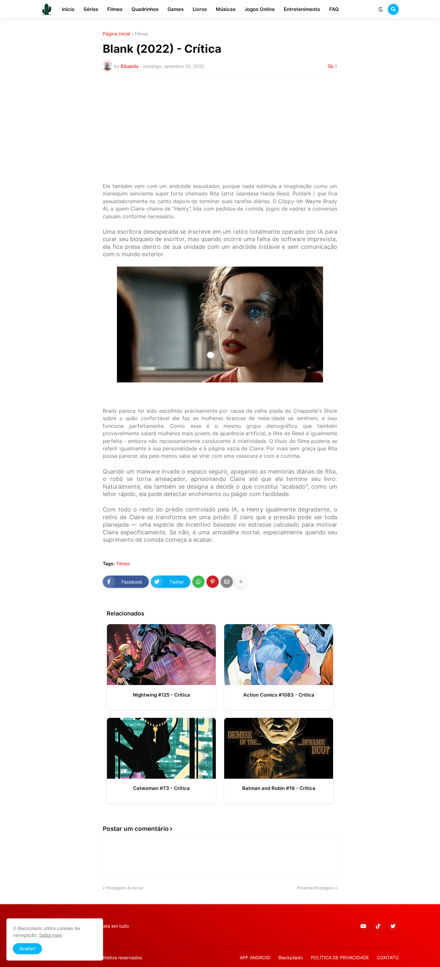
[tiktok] (378, 926)
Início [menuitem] (68, 9)
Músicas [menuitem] (225, 9)
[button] (381, 9)
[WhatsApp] (198, 582)
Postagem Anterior (125, 887)
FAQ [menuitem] (334, 9)
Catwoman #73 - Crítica (161, 788)
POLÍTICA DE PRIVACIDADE (340, 957)
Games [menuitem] (175, 9)
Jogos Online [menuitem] (259, 9)
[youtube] (363, 926)
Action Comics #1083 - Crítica (278, 695)
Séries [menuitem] (90, 9)
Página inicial (116, 34)
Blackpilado (290, 957)
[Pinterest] (212, 582)
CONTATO (388, 957)
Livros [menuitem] (200, 9)
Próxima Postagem (315, 887)
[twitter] (393, 926)
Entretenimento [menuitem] (302, 9)
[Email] (227, 582)
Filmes (141, 34)
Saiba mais (50, 935)
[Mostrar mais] (241, 582)
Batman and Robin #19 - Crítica (278, 788)
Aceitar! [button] (27, 948)
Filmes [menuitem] (114, 9)
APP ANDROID (255, 957)
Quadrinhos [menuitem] (144, 9)
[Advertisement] (220, 129)
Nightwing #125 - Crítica (161, 695)
